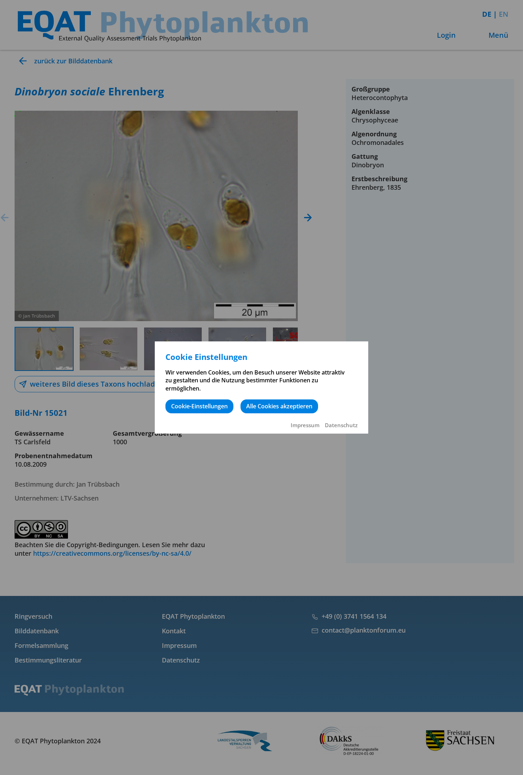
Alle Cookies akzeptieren (279, 406)
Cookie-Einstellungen (199, 406)
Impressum (305, 425)
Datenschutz (341, 425)
